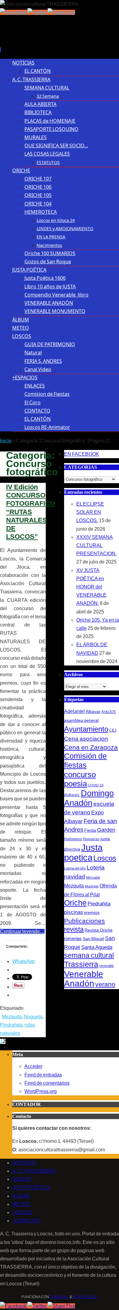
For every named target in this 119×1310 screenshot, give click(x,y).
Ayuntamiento (86, 729)
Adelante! (74, 711)
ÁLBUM (20, 1196)
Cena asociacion (86, 738)
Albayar (93, 711)
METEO (21, 1204)
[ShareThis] (61, 12)
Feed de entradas (43, 1074)
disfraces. (72, 795)
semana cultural (89, 955)
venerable (106, 966)
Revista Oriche (99, 930)
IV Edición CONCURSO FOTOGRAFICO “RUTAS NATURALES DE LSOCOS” (30, 511)
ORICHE (21, 1179)
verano (105, 984)
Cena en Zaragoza (91, 747)
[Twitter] (37, 12)
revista (74, 929)
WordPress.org (40, 1091)
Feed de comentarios (47, 1083)
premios (91, 912)
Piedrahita (11, 1024)
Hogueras (91, 839)
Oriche (75, 902)
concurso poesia (80, 779)
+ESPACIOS (26, 1220)
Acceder (33, 1066)
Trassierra (81, 964)
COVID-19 (95, 785)
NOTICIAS (23, 1162)
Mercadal (93, 877)
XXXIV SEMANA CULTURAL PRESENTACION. (96, 545)
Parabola (59, 1297)
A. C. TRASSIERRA (34, 1171)
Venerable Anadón (83, 978)
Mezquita (12, 1016)
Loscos (104, 858)
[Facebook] (13, 12)
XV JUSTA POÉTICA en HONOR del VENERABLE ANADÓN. (91, 587)
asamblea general (81, 720)
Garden (106, 830)
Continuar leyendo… (22, 931)
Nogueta (33, 1016)
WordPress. (85, 1297)
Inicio (6, 440)
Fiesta (90, 830)
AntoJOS (108, 712)
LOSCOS (22, 1212)
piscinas (73, 912)
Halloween (73, 839)
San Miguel (93, 938)
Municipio (92, 886)
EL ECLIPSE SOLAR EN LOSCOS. (90, 512)
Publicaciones (84, 920)
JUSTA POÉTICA (31, 1187)
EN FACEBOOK (81, 454)
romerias (73, 938)
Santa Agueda (96, 947)
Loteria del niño (75, 868)
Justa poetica (83, 852)
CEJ (112, 730)
